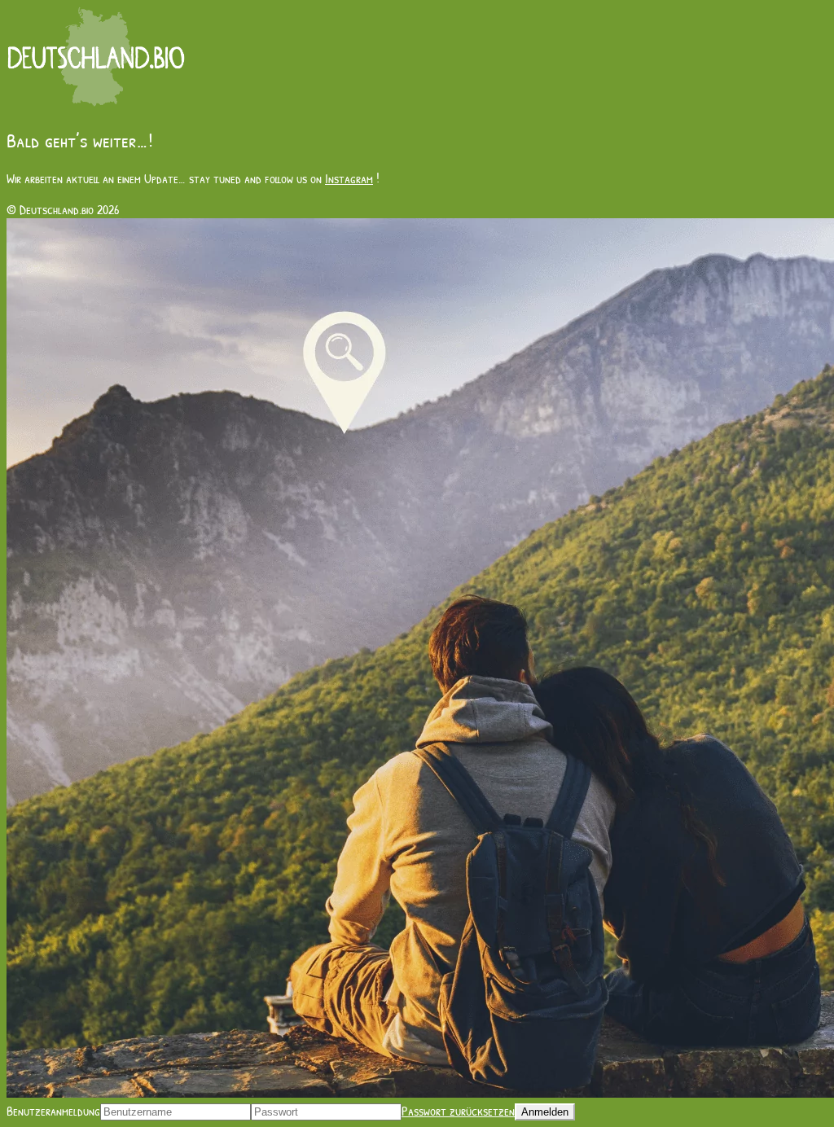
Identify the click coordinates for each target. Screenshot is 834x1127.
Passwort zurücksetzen (458, 1111)
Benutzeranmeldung (53, 1111)
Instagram (349, 178)
